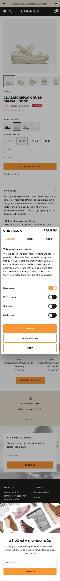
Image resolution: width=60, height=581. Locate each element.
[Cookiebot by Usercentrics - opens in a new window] (44, 231)
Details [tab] (30, 239)
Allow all (30, 328)
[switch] (52, 297)
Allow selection (30, 338)
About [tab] (49, 239)
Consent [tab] (10, 239)
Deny (30, 348)
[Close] (55, 508)
